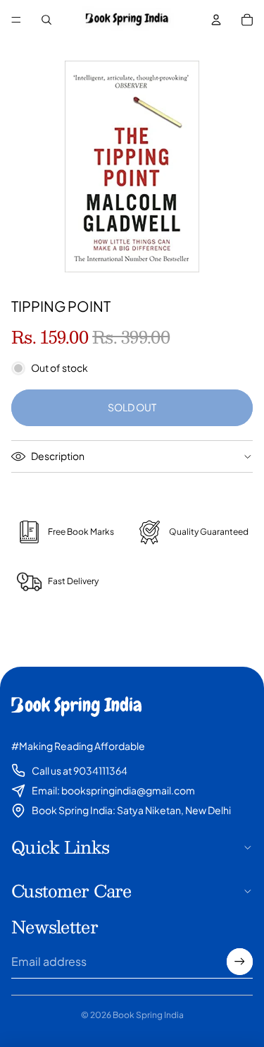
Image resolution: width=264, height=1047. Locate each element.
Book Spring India (148, 1015)
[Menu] (16, 20)
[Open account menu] (216, 19)
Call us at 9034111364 (79, 770)
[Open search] (46, 19)
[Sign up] (240, 961)
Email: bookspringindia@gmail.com (113, 790)
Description (57, 455)
